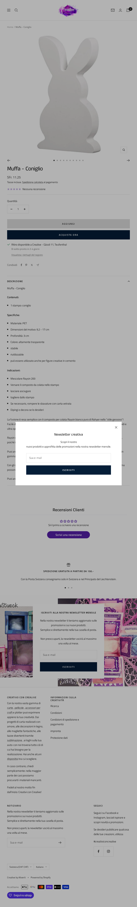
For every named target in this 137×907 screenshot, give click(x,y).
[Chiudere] (116, 427)
